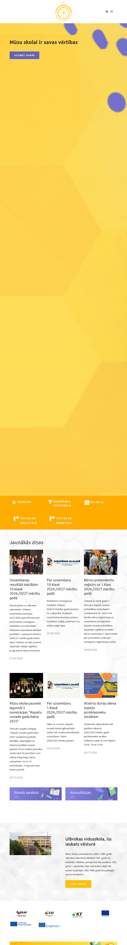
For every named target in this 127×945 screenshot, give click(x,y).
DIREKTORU (59, 523)
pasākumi (23, 502)
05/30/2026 (53, 633)
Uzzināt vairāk (24, 55)
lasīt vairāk (78, 884)
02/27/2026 (53, 748)
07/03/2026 (16, 658)
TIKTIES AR (64, 518)
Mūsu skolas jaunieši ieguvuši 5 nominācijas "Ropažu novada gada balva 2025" (26, 712)
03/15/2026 (16, 777)
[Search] (107, 11)
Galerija (97, 502)
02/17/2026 (90, 752)
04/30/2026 (90, 650)
